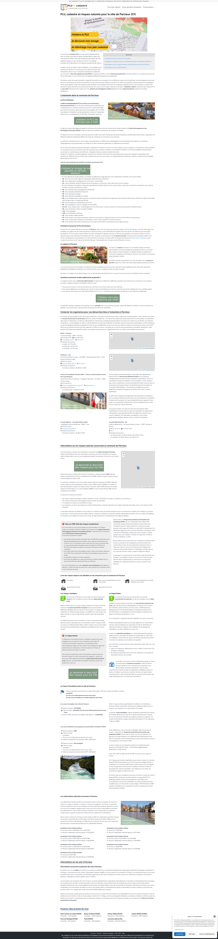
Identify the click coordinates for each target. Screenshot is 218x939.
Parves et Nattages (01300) (69, 919)
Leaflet (139, 348)
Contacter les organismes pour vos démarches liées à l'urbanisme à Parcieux (128, 61)
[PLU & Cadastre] (74, 7)
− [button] (111, 337)
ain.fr (112, 431)
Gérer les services (179, 929)
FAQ (123, 933)
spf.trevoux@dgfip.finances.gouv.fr (72, 385)
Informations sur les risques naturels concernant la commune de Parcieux (127, 64)
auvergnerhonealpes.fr (69, 428)
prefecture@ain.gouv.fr (69, 363)
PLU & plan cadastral (114, 7)
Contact (99, 933)
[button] (214, 916)
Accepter (179, 934)
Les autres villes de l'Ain (115, 919)
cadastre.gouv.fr (99, 291)
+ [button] (111, 334)
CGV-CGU (118, 933)
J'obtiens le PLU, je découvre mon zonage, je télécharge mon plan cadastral (109, 34)
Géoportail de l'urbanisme (139, 238)
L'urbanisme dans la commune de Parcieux (118, 58)
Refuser (192, 934)
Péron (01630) (88, 919)
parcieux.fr (80, 340)
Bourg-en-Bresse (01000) (92, 914)
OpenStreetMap (146, 348)
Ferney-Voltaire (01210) (115, 914)
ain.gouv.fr (82, 363)
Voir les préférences (207, 934)
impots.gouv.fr (90, 385)
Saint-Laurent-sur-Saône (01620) (70, 914)
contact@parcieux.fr (68, 340)
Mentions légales (108, 933)
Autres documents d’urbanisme (131, 7)
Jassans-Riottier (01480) (139, 914)
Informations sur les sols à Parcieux (115, 67)
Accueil (93, 933)
